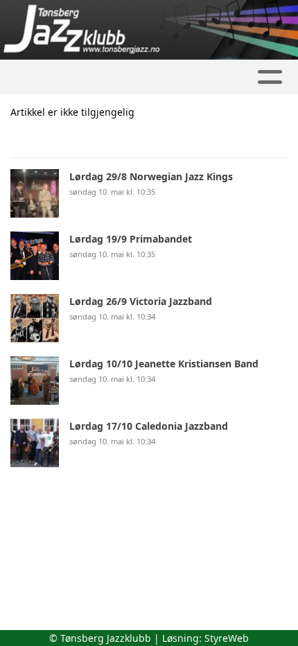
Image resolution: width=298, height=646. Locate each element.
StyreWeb (226, 638)
